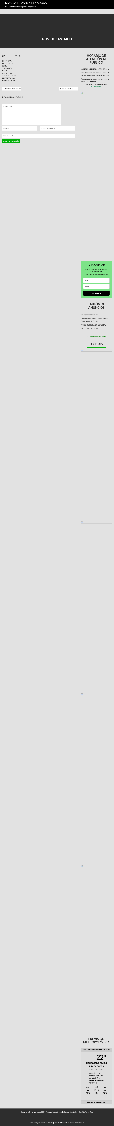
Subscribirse (96, 293)
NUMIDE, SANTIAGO (13, 88)
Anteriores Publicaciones (96, 336)
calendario (96, 86)
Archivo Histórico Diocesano (26, 3)
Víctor (23, 56)
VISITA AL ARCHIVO (89, 329)
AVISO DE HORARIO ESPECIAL (93, 325)
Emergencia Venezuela (89, 315)
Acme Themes (78, 1122)
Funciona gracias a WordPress (41, 1122)
